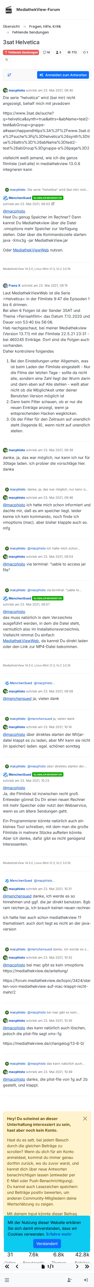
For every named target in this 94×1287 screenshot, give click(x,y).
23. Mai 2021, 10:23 (34, 780)
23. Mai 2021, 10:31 (57, 889)
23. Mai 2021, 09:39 (58, 450)
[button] (7, 1280)
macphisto (17, 90)
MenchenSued (20, 198)
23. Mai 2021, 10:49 (57, 1072)
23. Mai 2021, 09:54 (58, 556)
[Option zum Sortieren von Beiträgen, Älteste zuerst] (9, 75)
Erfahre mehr (59, 1234)
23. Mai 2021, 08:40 (58, 90)
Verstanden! (47, 1243)
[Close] (85, 1118)
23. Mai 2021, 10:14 (57, 727)
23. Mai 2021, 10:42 (57, 957)
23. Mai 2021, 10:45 (57, 1020)
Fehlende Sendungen (23, 52)
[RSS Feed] (6, 59)
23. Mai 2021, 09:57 (35, 604)
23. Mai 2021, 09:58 (58, 691)
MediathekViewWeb (31, 250)
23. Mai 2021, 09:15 (53, 285)
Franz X (14, 285)
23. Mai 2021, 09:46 (58, 497)
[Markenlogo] (9, 10)
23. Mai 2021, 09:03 (35, 204)
